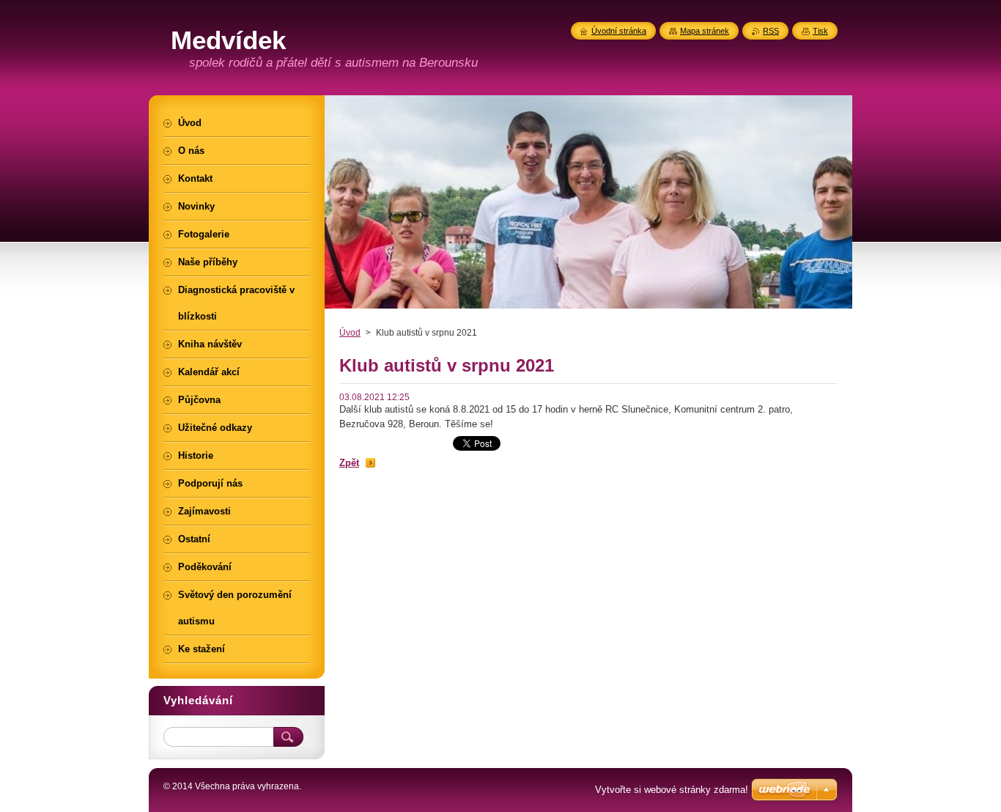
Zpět (349, 462)
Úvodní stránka (618, 30)
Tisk (820, 30)
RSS (771, 30)
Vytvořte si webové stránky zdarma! (671, 789)
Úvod (350, 332)
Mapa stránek (704, 30)
